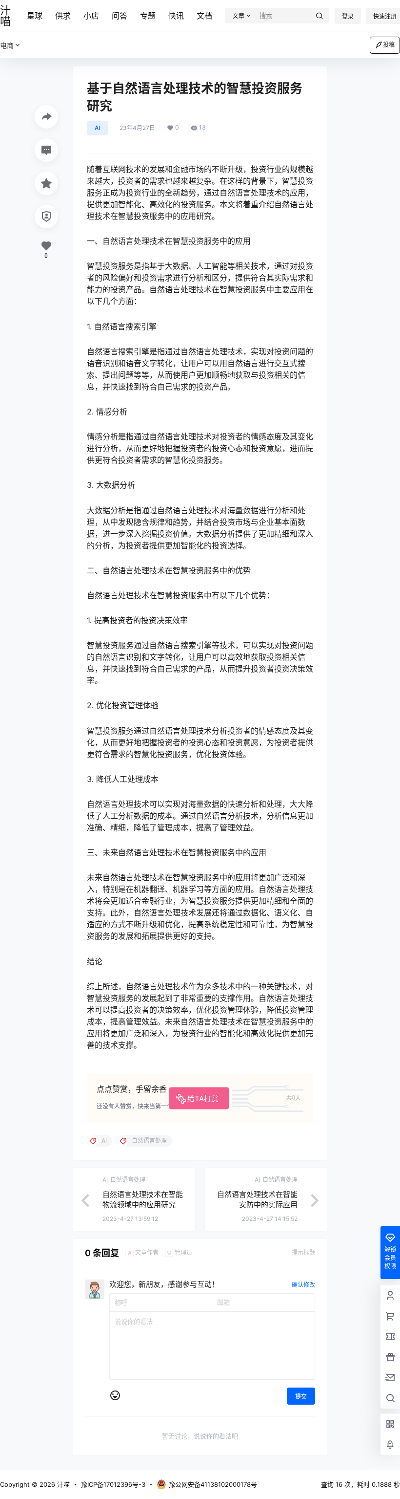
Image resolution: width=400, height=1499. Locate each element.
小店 (91, 16)
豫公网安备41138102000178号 (213, 1484)
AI (97, 127)
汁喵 (62, 1484)
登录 (348, 16)
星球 (34, 16)
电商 (7, 45)
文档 (204, 16)
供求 (63, 16)
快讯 (176, 16)
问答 (119, 16)
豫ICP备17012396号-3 (113, 1484)
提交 (301, 1396)
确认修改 (303, 1284)
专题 (148, 16)
